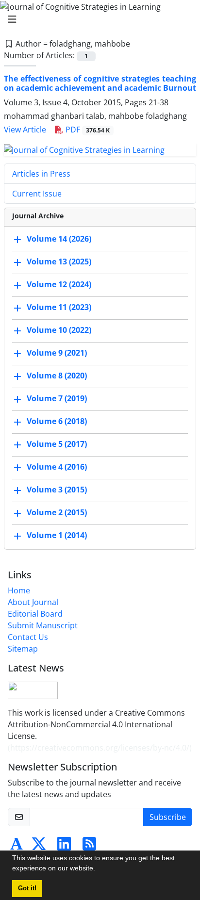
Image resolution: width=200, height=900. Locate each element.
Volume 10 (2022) (59, 330)
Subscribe (168, 817)
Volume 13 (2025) (59, 261)
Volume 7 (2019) (57, 398)
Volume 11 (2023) (59, 307)
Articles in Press (41, 173)
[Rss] (89, 846)
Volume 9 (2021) (57, 352)
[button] (98, 869)
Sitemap (23, 648)
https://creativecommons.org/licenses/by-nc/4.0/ (99, 747)
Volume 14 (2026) (59, 238)
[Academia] (16, 846)
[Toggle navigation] (97, 19)
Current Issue (37, 193)
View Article (25, 129)
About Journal (33, 602)
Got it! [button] (27, 888)
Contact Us (28, 637)
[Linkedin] (64, 846)
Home (19, 590)
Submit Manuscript (43, 625)
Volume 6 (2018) (57, 421)
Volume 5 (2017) (57, 444)
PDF (87, 129)
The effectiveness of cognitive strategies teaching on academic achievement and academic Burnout (100, 83)
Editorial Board (35, 613)
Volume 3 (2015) (57, 489)
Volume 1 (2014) (57, 535)
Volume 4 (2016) (57, 466)
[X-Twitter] (38, 846)
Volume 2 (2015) (57, 512)
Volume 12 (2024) (59, 284)
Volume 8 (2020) (57, 375)
